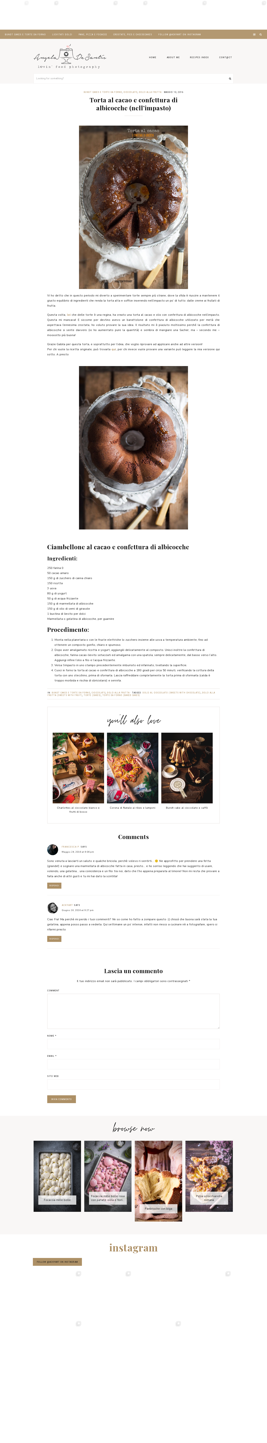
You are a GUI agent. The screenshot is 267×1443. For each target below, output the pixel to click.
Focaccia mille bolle (57, 1200)
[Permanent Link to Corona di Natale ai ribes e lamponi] (132, 802)
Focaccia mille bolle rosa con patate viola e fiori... (108, 1198)
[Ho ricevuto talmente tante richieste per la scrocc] (222, 15)
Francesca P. (71, 846)
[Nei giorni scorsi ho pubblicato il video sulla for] (74, 15)
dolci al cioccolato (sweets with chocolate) (172, 692)
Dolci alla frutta (150, 92)
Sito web (53, 1076)
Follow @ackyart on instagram (57, 1262)
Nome (51, 1035)
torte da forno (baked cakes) (121, 695)
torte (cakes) (92, 695)
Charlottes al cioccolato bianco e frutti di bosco (78, 810)
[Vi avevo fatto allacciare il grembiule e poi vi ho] (193, 15)
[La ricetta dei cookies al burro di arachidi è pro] (133, 15)
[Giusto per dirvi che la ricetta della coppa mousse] (252, 15)
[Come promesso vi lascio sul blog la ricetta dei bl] (15, 15)
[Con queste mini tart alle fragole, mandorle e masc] (44, 15)
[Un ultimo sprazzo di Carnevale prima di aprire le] (163, 15)
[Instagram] (255, 30)
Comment (53, 990)
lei (69, 315)
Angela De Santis (70, 56)
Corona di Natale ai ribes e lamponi (132, 808)
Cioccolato (130, 92)
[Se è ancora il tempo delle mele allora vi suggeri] (104, 15)
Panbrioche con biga (158, 1209)
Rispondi (54, 885)
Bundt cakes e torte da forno (103, 92)
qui (114, 349)
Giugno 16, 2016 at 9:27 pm (78, 910)
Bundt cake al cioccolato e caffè (187, 808)
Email (52, 1056)
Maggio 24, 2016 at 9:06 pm (78, 851)
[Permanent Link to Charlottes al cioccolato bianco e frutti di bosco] (78, 802)
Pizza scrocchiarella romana (209, 1198)
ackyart (67, 905)
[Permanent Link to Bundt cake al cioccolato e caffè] (187, 802)
